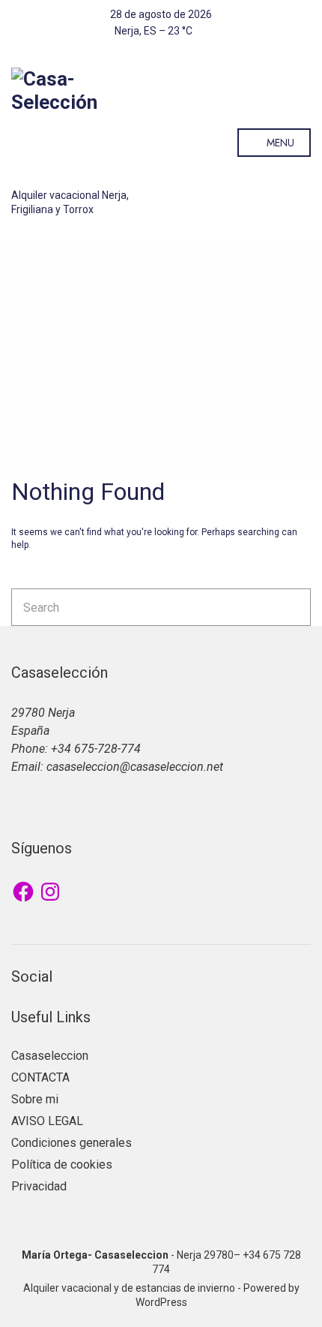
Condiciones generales (71, 1143)
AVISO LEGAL (47, 1121)
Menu (279, 142)
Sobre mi (34, 1099)
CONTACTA (40, 1077)
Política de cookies (61, 1164)
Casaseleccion (49, 1056)
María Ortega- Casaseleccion (95, 1255)
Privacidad (39, 1186)
